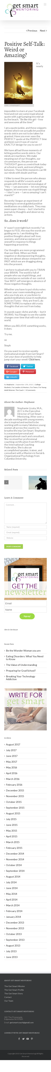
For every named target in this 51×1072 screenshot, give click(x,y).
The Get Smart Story (13, 994)
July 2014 (11, 882)
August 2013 (13, 945)
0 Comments (31, 390)
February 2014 (14, 911)
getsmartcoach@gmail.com (22, 1022)
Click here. (35, 359)
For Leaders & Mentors (20, 387)
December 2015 (15, 790)
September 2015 (15, 807)
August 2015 (13, 813)
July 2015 (11, 819)
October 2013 (14, 934)
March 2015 (12, 842)
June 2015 (11, 824)
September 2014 (15, 870)
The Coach (20, 390)
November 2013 (15, 928)
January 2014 (13, 916)
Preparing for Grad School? (21, 670)
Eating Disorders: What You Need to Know (24, 658)
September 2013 (15, 939)
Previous (32, 30)
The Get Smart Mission (14, 986)
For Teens (34, 387)
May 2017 (11, 761)
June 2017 (11, 755)
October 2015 (14, 801)
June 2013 (11, 957)
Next (42, 30)
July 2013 (11, 951)
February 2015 (14, 847)
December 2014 (15, 853)
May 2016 (11, 767)
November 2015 (15, 796)
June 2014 (11, 888)
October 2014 (14, 865)
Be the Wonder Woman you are (23, 650)
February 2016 (14, 784)
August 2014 (13, 876)
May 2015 (11, 830)
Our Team (8, 1001)
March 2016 (12, 778)
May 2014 (11, 893)
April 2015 (11, 836)
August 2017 (13, 744)
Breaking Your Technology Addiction (20, 678)
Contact (8, 997)
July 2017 (11, 750)
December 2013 (15, 922)
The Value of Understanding (21, 664)
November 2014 (15, 859)
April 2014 (11, 899)
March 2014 (12, 905)
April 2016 (11, 773)
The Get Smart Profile (14, 990)
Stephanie (10, 384)
